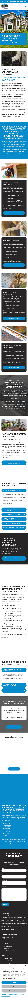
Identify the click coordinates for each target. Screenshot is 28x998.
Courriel (3, 874)
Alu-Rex (18, 200)
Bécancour (7, 826)
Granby (6, 836)
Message (3, 886)
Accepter (14, 982)
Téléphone (4, 880)
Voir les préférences (14, 990)
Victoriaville (7, 828)
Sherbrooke (7, 830)
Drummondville (8, 823)
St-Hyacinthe (7, 831)
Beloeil (6, 835)
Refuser (14, 986)
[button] (26, 966)
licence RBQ (10, 502)
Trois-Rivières (7, 825)
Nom (2, 868)
